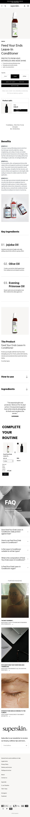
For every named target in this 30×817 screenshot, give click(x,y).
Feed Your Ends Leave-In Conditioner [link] (7, 455)
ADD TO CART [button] (18, 110)
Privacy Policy (4, 764)
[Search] (5, 6)
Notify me (15, 85)
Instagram (4, 793)
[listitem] (15, 604)
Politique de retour (6, 770)
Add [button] (5, 474)
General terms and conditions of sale (10, 758)
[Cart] (28, 6)
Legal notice (4, 761)
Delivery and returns (6, 767)
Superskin (16, 813)
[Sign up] (26, 745)
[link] (6, 108)
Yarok (3, 41)
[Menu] (2, 6)
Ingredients (8, 389)
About (3, 774)
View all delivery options (16, 93)
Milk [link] (15, 105)
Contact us (4, 777)
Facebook (3, 796)
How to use (7, 376)
